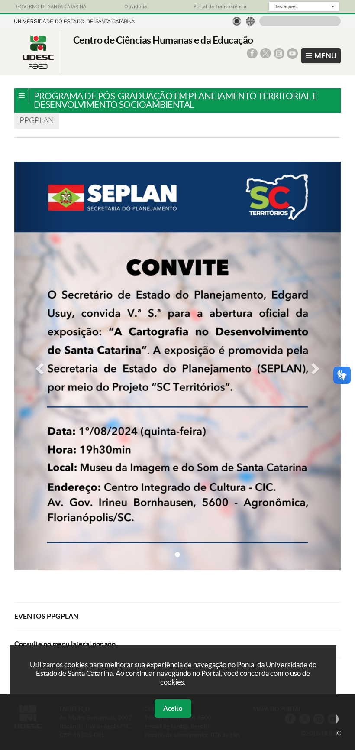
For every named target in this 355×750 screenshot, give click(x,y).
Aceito (173, 708)
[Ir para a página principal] (38, 66)
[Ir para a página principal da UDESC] (74, 20)
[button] (38, 366)
